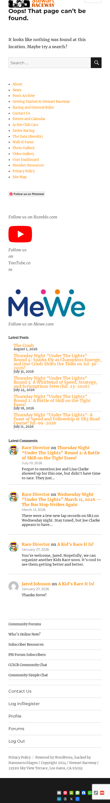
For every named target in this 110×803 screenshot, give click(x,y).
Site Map (20, 177)
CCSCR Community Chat (27, 665)
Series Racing (24, 130)
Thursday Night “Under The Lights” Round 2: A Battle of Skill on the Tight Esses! (52, 400)
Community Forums (24, 624)
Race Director (36, 447)
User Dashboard (26, 160)
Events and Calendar (29, 119)
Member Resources (28, 165)
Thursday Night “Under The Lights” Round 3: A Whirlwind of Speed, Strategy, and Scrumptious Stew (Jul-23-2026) (55, 382)
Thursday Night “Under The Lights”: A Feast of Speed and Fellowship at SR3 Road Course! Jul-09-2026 (57, 418)
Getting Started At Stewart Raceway (41, 101)
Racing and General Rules (33, 107)
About (17, 84)
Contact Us (21, 113)
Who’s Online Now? (24, 634)
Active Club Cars (25, 125)
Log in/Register (24, 703)
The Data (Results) (28, 136)
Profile (14, 716)
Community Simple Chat (28, 675)
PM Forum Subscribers (27, 655)
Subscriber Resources (26, 644)
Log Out (16, 741)
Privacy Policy (24, 171)
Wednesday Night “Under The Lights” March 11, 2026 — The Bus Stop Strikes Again (61, 499)
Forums (16, 728)
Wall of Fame (23, 142)
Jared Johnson (36, 583)
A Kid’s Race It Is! (75, 544)
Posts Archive (24, 96)
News (17, 90)
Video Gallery (23, 154)
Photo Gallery (24, 148)
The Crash (24, 345)
